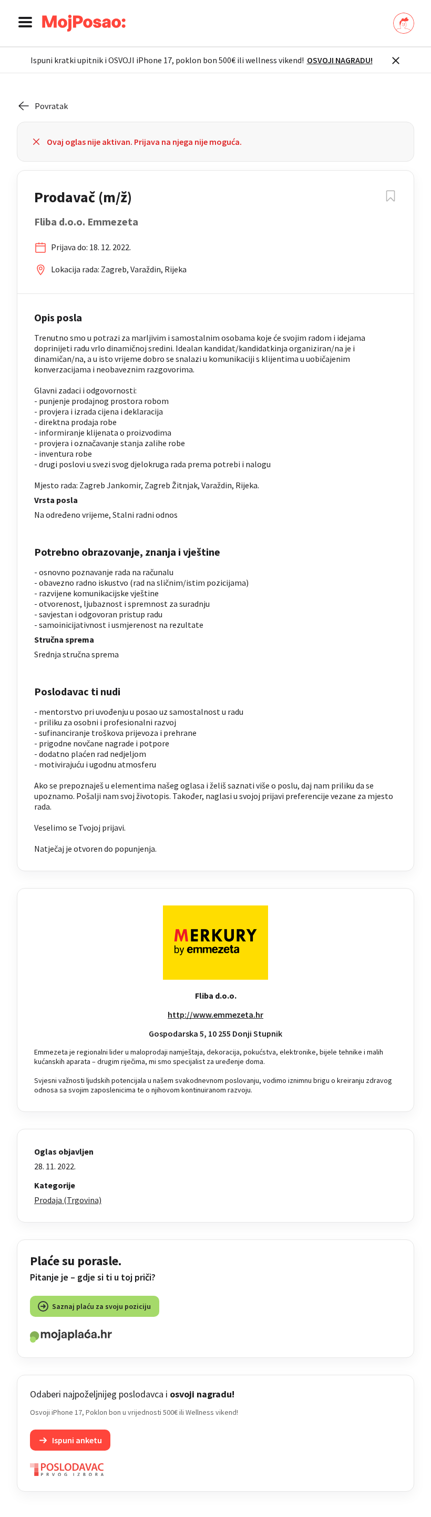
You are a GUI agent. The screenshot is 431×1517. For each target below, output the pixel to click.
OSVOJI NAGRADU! (340, 60)
